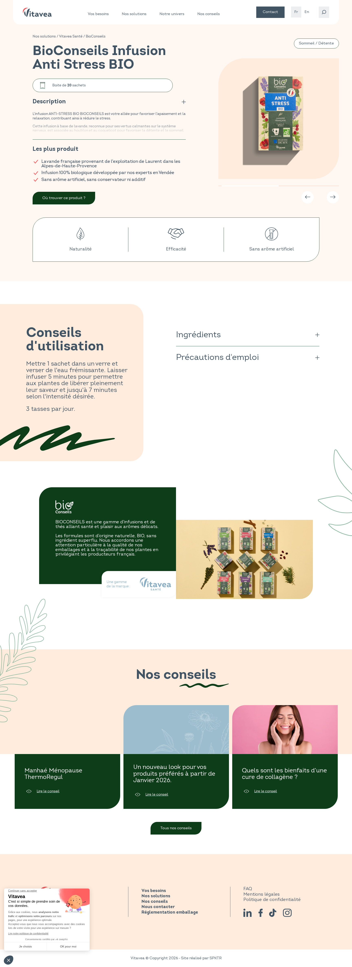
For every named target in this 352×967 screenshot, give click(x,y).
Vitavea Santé (70, 36)
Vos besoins (98, 14)
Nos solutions (134, 14)
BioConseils (96, 36)
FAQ (247, 889)
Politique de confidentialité (272, 899)
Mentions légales (261, 894)
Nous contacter (158, 907)
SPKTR (216, 958)
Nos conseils (208, 14)
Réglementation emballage (169, 912)
